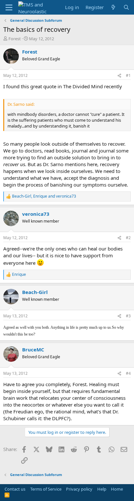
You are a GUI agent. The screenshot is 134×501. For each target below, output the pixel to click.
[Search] (126, 7)
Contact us (15, 489)
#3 (128, 316)
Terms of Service (45, 489)
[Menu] (9, 7)
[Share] (119, 75)
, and (44, 196)
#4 (128, 373)
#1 (128, 75)
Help (101, 489)
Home (117, 489)
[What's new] (113, 7)
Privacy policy (79, 489)
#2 (128, 237)
